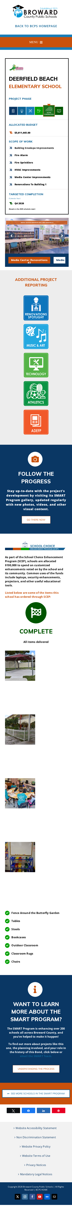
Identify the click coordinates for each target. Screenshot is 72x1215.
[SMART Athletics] (36, 382)
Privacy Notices (36, 1165)
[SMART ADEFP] (36, 411)
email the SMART (32, 1056)
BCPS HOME (42, 1189)
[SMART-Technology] (36, 354)
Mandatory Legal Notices (36, 1174)
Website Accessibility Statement (36, 1128)
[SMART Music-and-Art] (36, 325)
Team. (48, 1056)
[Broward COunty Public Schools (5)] (36, 4)
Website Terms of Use (36, 1156)
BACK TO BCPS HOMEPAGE (36, 26)
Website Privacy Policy (36, 1146)
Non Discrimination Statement (36, 1137)
